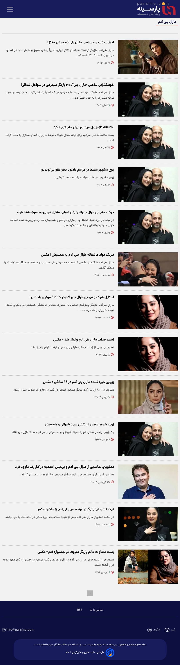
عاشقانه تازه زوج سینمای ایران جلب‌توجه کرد (84, 127)
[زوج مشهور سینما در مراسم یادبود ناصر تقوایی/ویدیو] (148, 184)
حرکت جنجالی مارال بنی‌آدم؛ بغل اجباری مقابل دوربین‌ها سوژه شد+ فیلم (65, 212)
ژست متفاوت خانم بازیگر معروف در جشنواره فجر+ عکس (76, 552)
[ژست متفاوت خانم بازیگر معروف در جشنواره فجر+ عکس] (148, 567)
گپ (173, 630)
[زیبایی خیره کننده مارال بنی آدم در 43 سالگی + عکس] (148, 397)
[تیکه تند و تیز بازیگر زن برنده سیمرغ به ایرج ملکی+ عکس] (148, 524)
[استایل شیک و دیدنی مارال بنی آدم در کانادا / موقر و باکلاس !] (148, 312)
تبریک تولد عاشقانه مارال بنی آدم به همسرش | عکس (77, 255)
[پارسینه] (154, 9)
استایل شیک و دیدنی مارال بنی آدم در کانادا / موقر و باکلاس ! (71, 297)
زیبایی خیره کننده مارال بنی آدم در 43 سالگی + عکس (78, 382)
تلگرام (156, 630)
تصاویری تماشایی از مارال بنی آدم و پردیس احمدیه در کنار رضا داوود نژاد (64, 467)
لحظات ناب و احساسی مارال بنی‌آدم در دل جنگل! (80, 42)
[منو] (10, 9)
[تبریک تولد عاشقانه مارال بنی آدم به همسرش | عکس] (148, 269)
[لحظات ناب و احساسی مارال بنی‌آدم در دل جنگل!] (148, 57)
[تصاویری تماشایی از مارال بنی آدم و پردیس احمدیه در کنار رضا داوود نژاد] (148, 481)
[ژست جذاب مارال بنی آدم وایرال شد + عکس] (148, 354)
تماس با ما (96, 610)
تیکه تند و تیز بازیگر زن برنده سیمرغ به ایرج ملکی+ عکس (75, 509)
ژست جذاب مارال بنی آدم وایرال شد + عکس (83, 339)
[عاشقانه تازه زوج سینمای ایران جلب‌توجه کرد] (148, 142)
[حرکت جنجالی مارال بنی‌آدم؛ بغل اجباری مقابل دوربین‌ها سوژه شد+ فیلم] (148, 227)
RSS (79, 610)
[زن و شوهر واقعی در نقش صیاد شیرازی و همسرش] (148, 439)
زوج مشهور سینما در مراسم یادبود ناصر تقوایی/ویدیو (77, 170)
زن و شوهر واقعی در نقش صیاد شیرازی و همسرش (79, 424)
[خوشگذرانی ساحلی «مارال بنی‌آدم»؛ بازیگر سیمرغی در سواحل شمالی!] (148, 99)
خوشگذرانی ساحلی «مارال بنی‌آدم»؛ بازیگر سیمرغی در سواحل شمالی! (67, 85)
